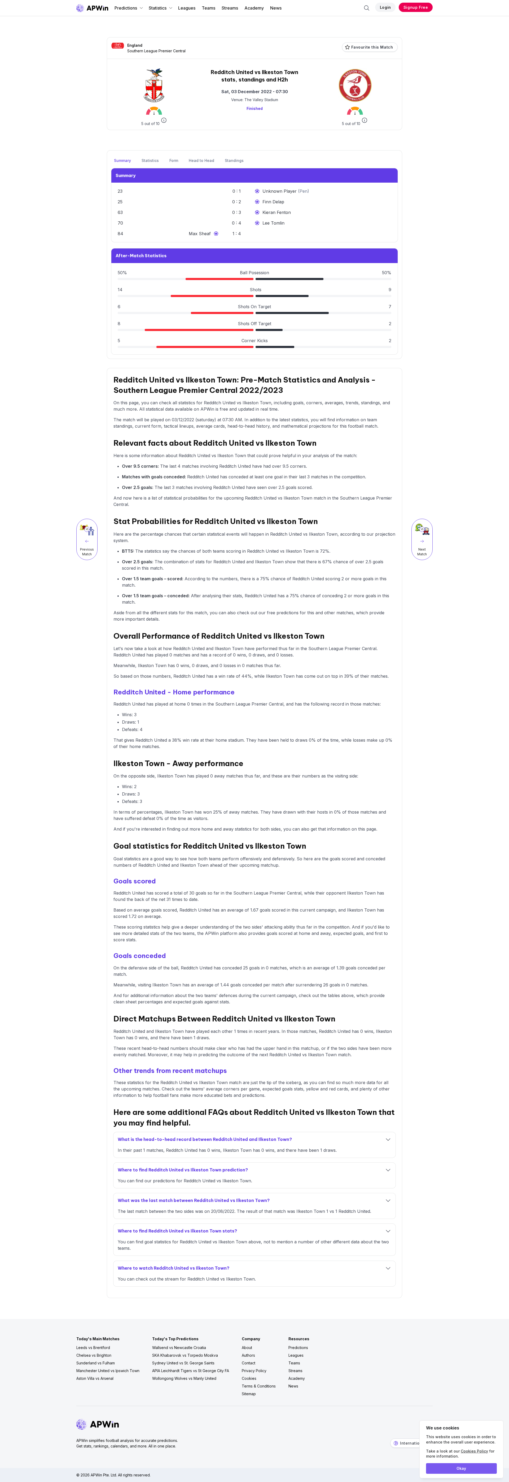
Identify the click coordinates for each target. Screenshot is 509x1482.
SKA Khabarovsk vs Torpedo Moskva (185, 1355)
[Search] (366, 8)
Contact (248, 1363)
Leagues (186, 8)
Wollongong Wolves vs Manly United (184, 1378)
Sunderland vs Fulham (95, 1363)
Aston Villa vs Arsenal (94, 1378)
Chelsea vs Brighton (93, 1355)
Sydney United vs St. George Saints (183, 1363)
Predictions (126, 8)
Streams (230, 8)
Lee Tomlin (273, 223)
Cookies (249, 1378)
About (247, 1347)
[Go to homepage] (92, 8)
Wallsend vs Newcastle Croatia (179, 1347)
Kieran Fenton (276, 212)
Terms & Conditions (259, 1386)
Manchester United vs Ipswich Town (107, 1370)
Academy (254, 8)
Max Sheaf (200, 233)
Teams (208, 8)
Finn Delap (273, 201)
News (276, 8)
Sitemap (249, 1393)
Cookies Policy (474, 1451)
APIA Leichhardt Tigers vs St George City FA (190, 1370)
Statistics (157, 8)
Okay (461, 1468)
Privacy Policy (254, 1370)
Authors (248, 1355)
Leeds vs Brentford (93, 1347)
